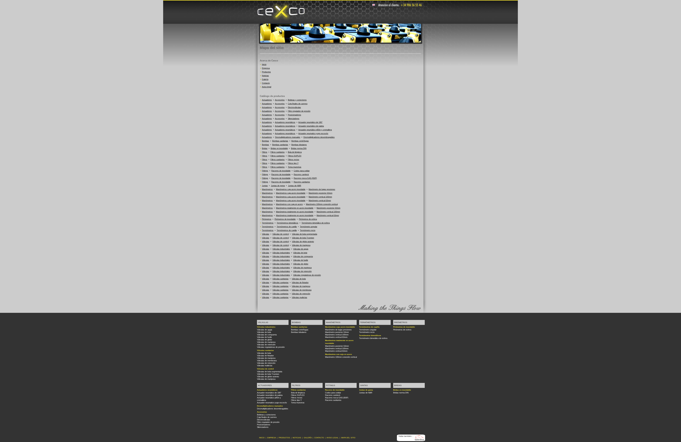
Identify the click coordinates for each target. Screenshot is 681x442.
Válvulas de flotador (300, 282)
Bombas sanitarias (280, 141)
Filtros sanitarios (277, 152)
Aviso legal (266, 87)
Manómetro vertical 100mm (320, 197)
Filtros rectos (293, 159)
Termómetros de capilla (287, 227)
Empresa (266, 68)
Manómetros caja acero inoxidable (290, 189)
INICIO (262, 438)
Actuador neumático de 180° (310, 122)
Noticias (265, 76)
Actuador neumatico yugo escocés (313, 133)
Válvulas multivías (299, 297)
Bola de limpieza (295, 152)
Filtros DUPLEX (294, 156)
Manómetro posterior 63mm (320, 193)
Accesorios (280, 100)
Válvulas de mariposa (301, 245)
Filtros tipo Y (293, 163)
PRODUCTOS (284, 438)
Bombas (265, 141)
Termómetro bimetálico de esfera (315, 223)
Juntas (265, 186)
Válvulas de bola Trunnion (303, 238)
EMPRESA (271, 438)
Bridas (264, 148)
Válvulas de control (280, 234)
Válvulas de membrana (301, 290)
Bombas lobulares (299, 145)
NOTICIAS (297, 438)
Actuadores (267, 100)
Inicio (264, 64)
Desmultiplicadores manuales (287, 137)
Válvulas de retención (302, 271)
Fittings (265, 171)
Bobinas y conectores (297, 100)
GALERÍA (308, 438)
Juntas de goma (278, 186)
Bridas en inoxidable (279, 148)
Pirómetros (266, 219)
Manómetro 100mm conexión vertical (322, 204)
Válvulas (265, 234)
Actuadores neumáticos (285, 122)
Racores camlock (301, 174)
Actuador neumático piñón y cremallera (315, 130)
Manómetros (267, 189)
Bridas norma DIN (298, 148)
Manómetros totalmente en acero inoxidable (294, 208)
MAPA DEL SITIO (348, 438)
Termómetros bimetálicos (287, 223)
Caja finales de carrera (297, 104)
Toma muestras (294, 167)
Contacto (266, 83)
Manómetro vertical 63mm (320, 200)
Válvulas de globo (300, 264)
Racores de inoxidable (280, 171)
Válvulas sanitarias (280, 279)
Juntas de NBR (294, 186)
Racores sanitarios (302, 182)
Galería (265, 79)
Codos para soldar (302, 171)
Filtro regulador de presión (299, 111)
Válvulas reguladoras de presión (307, 275)
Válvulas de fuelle (300, 260)
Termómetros (267, 223)
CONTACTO (319, 438)
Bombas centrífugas (300, 141)
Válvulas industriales (281, 249)
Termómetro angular (308, 227)
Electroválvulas (294, 107)
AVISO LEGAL (332, 438)
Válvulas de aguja (300, 249)
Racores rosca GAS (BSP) (305, 178)
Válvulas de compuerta (303, 256)
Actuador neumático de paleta (311, 126)
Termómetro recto (307, 230)
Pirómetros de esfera (308, 219)
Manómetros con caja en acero (289, 204)
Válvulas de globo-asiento (303, 241)
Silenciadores (293, 118)
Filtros (264, 152)
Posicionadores (294, 115)
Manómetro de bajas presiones (322, 189)
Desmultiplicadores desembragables (319, 137)
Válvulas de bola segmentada (304, 234)
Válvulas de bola (300, 253)
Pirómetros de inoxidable (285, 219)
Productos (266, 72)
